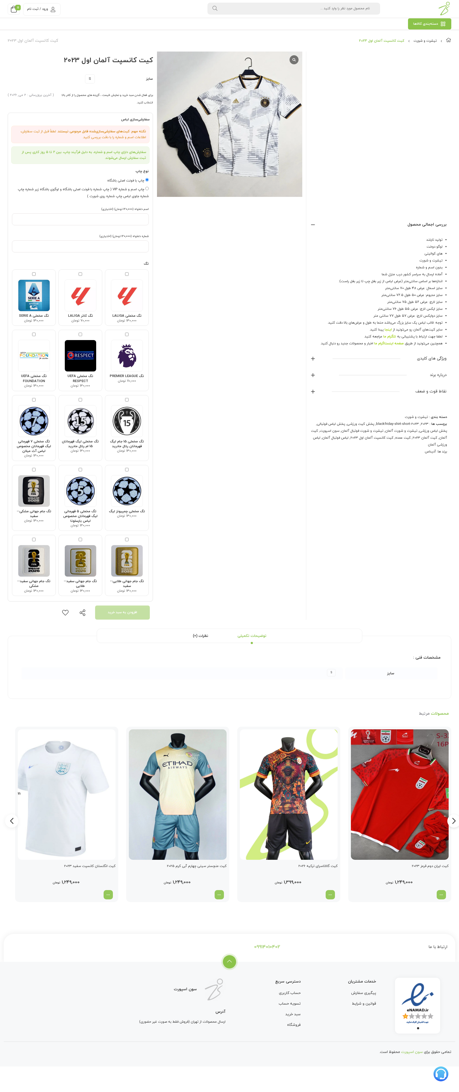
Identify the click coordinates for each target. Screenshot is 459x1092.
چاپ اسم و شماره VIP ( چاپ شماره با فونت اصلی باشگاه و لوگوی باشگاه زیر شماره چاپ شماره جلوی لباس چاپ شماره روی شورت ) (83, 193)
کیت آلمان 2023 (425, 437)
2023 (424, 424)
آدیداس (430, 451)
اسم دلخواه (125, 209)
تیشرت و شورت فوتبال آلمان (362, 431)
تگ (146, 263)
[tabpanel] (417, 1004)
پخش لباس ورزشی (433, 431)
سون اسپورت (329, 431)
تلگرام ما (389, 336)
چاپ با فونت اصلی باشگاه (126, 180)
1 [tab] (418, 1028)
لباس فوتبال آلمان (335, 437)
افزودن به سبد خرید (122, 612)
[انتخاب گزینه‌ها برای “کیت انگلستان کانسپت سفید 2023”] (108, 894)
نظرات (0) (200, 635)
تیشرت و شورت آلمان (401, 431)
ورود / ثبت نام (37, 9)
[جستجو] (215, 8)
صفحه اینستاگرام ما (389, 343)
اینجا (388, 329)
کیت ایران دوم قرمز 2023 (430, 866)
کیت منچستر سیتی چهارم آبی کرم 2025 (197, 866)
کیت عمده (403, 437)
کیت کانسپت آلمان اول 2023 (371, 437)
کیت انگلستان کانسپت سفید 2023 (90, 866)
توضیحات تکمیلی (251, 635)
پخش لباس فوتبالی (331, 424)
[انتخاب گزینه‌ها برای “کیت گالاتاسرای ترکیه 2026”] (330, 894)
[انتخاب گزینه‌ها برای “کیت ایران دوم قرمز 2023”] (441, 894)
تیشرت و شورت (425, 41)
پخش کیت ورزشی (360, 424)
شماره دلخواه (124, 236)
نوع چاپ (142, 171)
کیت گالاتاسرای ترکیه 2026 (318, 866)
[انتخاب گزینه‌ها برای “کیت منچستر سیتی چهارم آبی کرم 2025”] (219, 894)
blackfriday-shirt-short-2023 (397, 424)
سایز (149, 79)
